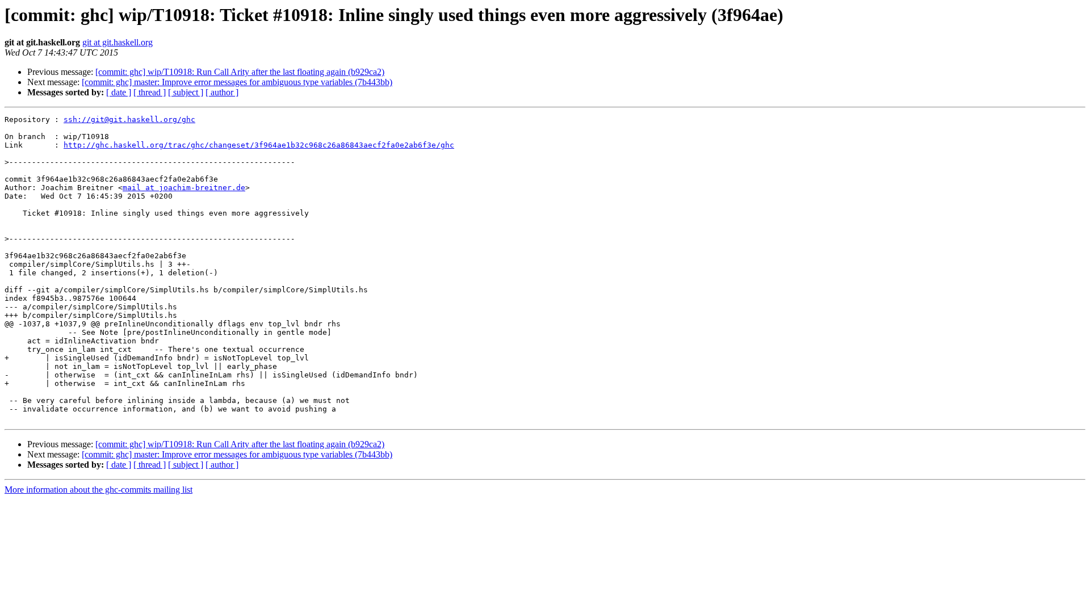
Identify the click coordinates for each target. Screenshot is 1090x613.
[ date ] (118, 92)
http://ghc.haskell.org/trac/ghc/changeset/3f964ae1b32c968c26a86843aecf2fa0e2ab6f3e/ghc (259, 145)
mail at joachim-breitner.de (184, 187)
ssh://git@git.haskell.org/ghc (129, 119)
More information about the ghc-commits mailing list (98, 489)
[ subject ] (185, 92)
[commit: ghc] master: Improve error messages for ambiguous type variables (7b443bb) (237, 82)
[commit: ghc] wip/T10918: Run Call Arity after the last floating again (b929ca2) (239, 72)
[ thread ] (149, 92)
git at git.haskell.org (117, 42)
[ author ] (222, 92)
